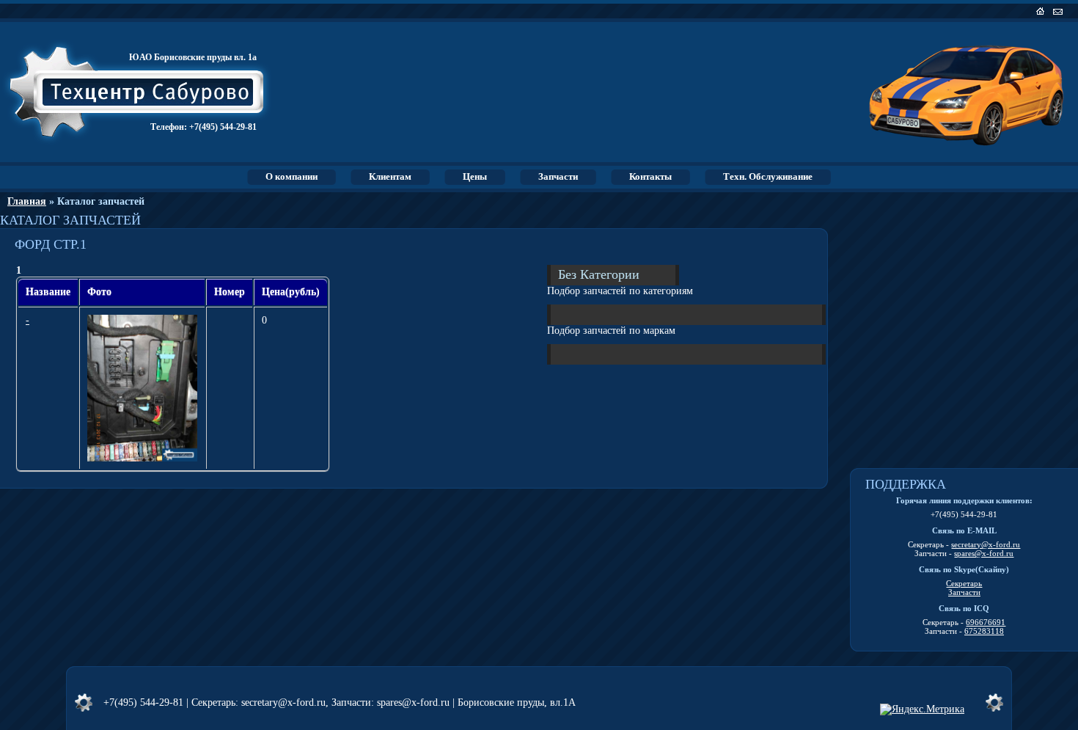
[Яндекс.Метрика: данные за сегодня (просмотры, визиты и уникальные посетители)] (922, 709)
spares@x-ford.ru (983, 553)
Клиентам (390, 176)
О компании (291, 176)
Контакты (650, 176)
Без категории (598, 273)
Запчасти (558, 176)
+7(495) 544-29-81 (223, 127)
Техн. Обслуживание (768, 176)
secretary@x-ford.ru (985, 544)
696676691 (985, 622)
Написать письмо (1059, 11)
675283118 (984, 631)
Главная (26, 201)
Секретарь (964, 583)
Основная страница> (1041, 11)
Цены (475, 176)
